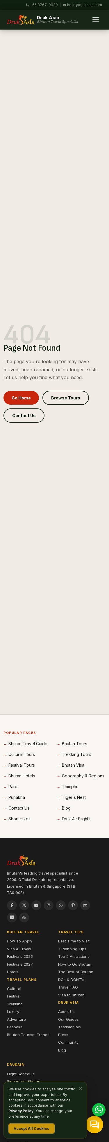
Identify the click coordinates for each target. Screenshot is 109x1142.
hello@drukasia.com (84, 5)
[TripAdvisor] (85, 905)
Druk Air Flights (76, 818)
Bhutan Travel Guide (27, 743)
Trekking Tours (76, 754)
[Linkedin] (12, 917)
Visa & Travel (19, 948)
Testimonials (69, 1027)
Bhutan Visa (73, 765)
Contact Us (24, 415)
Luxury (13, 1011)
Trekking (15, 1004)
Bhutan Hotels (21, 775)
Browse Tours (65, 397)
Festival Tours (21, 765)
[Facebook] (12, 905)
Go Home (21, 397)
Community (68, 1042)
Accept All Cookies (31, 1128)
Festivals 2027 (20, 964)
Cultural (14, 988)
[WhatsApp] (61, 905)
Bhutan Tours (74, 743)
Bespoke (15, 1027)
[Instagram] (48, 905)
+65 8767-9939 (44, 5)
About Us (66, 1011)
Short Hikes (19, 818)
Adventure (16, 1019)
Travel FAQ (68, 987)
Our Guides (68, 1019)
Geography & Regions (83, 775)
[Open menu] (95, 19)
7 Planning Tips (72, 948)
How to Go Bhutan (74, 964)
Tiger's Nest (74, 797)
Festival (13, 996)
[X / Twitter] (24, 905)
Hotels (12, 971)
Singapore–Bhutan (23, 1081)
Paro (12, 786)
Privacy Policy (20, 1111)
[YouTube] (36, 905)
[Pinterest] (73, 905)
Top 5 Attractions (74, 956)
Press (63, 1034)
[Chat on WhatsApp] (99, 1109)
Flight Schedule (21, 1074)
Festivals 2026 (20, 956)
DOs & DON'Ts (71, 979)
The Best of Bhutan (75, 971)
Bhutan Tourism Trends (28, 1034)
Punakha (16, 797)
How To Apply (19, 941)
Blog (66, 808)
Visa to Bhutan (71, 995)
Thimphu (70, 786)
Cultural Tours (21, 754)
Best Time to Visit (74, 941)
